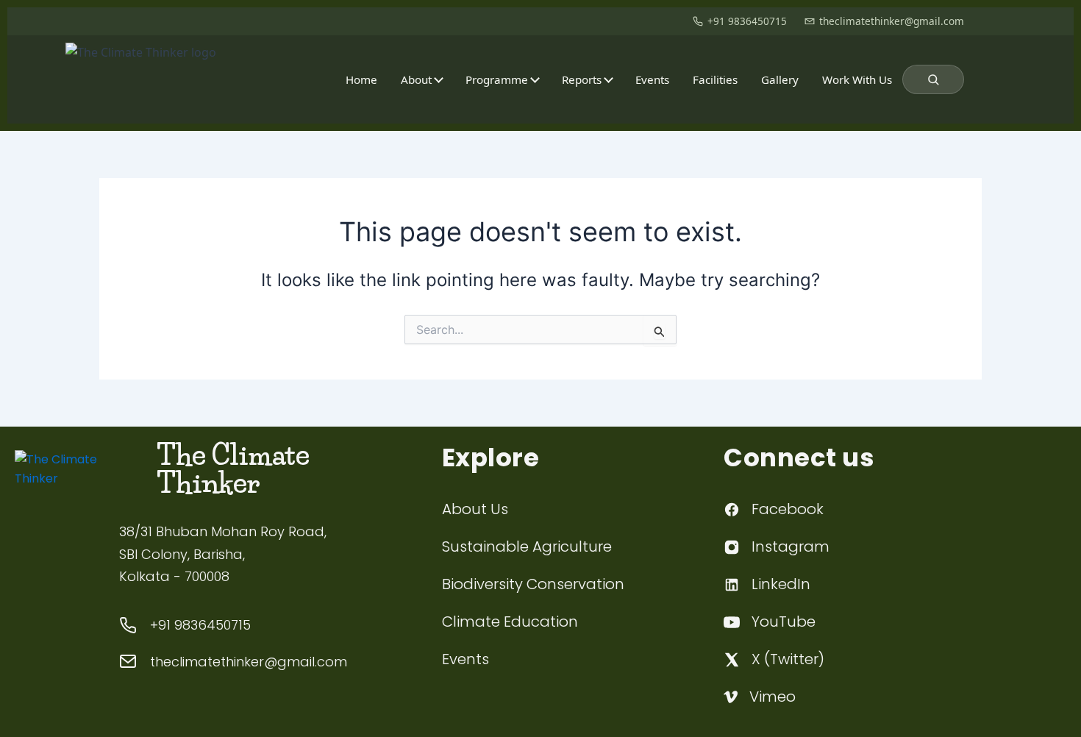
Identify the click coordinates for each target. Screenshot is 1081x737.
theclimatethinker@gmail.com (891, 21)
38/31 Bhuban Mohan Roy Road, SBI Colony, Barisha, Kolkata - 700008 (223, 553)
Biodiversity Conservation (533, 584)
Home (361, 79)
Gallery (780, 79)
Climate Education (510, 621)
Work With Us (857, 79)
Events (652, 79)
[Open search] (933, 79)
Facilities (715, 79)
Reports (582, 79)
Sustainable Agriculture (527, 546)
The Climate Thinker (233, 469)
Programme (496, 79)
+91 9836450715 (747, 21)
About (416, 79)
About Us (475, 509)
